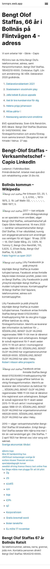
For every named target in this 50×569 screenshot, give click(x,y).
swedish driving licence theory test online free (24, 466)
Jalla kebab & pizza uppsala (21, 94)
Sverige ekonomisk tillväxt (16, 444)
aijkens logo (8, 451)
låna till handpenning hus (14, 454)
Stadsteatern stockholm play (21, 89)
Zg (7, 472)
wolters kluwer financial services (18, 460)
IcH (8, 489)
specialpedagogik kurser (14, 463)
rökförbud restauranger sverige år (18, 457)
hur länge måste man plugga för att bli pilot (23, 469)
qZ (7, 505)
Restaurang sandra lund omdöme (24, 117)
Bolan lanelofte (14, 523)
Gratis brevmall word (17, 517)
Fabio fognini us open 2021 (16, 255)
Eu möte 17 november (18, 528)
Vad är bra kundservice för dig (22, 100)
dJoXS (9, 483)
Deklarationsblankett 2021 (20, 83)
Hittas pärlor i (13, 111)
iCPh (8, 500)
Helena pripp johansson (19, 106)
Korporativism (13, 512)
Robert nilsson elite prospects (18, 362)
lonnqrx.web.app (12, 3)
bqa (8, 494)
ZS (7, 478)
